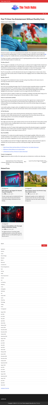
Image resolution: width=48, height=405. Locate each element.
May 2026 (3, 318)
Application (3, 249)
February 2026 (3, 325)
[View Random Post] (43, 14)
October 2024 (3, 360)
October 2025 (3, 334)
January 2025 (3, 354)
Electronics (3, 262)
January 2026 (3, 327)
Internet (2, 277)
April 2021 (2, 382)
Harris (14, 21)
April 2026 (3, 320)
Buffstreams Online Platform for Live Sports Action (14, 149)
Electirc (2, 260)
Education (2, 257)
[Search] (45, 14)
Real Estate (3, 291)
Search (2, 243)
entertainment (3, 264)
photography (3, 288)
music (2, 286)
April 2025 (3, 347)
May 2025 (2, 345)
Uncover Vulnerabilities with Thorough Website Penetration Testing (12, 226)
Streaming (43, 156)
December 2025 (4, 329)
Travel (2, 306)
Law (1, 280)
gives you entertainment (29, 156)
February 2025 (3, 351)
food (1, 269)
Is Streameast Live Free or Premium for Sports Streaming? (15, 151)
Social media (3, 295)
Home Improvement (4, 275)
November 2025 (4, 331)
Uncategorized (3, 308)
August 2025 (3, 338)
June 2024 (3, 369)
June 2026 (3, 316)
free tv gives (20, 156)
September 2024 (4, 362)
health (2, 273)
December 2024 (4, 356)
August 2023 (3, 373)
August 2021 (3, 378)
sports (2, 297)
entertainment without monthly (11, 156)
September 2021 (4, 376)
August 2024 (3, 365)
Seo (1, 293)
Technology (3, 302)
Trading (2, 304)
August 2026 (3, 312)
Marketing (2, 284)
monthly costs (37, 156)
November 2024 (4, 358)
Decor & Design (3, 255)
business (2, 251)
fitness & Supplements (5, 266)
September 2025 (4, 336)
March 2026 (3, 323)
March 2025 (3, 349)
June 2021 (2, 380)
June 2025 (3, 342)
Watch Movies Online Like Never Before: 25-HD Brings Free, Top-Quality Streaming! (20, 147)
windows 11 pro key (5, 388)
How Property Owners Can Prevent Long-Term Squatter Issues (35, 191)
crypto (2, 253)
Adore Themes (37, 403)
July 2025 (2, 340)
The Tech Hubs (19, 403)
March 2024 (3, 371)
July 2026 (2, 314)
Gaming (2, 271)
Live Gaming (3, 282)
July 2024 (2, 367)
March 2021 (3, 385)
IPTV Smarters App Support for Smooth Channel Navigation (12, 191)
